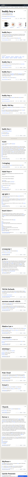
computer (4, 215)
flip (18, 408)
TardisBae (5, 412)
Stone (12, 74)
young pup (3, 254)
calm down (19, 388)
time (12, 110)
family (5, 304)
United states (20, 73)
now (9, 330)
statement (10, 339)
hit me (6, 410)
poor (6, 464)
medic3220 (6, 79)
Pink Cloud (3, 380)
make (16, 386)
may (5, 421)
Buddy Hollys (15, 57)
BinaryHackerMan (7, 232)
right (10, 77)
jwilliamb (6, 18)
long (10, 386)
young (8, 252)
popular (9, 107)
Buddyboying (17, 56)
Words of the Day (3, 7)
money (21, 377)
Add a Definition (21, 7)
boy (8, 99)
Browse (7, 7)
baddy (7, 133)
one (15, 77)
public (21, 165)
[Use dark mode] (26, 5)
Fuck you (24, 203)
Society (12, 7)
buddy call (11, 57)
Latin (12, 408)
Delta (3, 463)
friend (4, 13)
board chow (3, 232)
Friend (3, 352)
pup (9, 252)
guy (12, 426)
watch (8, 197)
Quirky (3, 475)
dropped (20, 264)
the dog (6, 254)
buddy (13, 16)
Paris (13, 466)
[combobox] (15, 5)
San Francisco (12, 73)
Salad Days (3, 189)
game (19, 198)
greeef (6, 166)
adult (9, 250)
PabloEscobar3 (6, 67)
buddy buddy (20, 57)
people (14, 219)
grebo (2, 272)
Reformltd (6, 332)
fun (11, 433)
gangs (20, 97)
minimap (3, 356)
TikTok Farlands (3, 296)
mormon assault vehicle (4, 309)
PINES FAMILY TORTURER (9, 296)
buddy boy (3, 18)
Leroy (3, 341)
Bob (3, 223)
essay (18, 146)
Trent (11, 107)
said (8, 187)
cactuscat (5, 272)
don (10, 467)
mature (3, 197)
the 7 (3, 342)
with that (8, 16)
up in (8, 185)
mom (4, 410)
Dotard (3, 390)
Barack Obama (5, 442)
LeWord (5, 356)
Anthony (4, 437)
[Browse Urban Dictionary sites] (3, 5)
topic (7, 339)
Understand (13, 143)
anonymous (5, 390)
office (10, 35)
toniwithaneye (6, 380)
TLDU (2, 158)
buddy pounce (7, 57)
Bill (3, 203)
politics (22, 434)
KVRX (8, 309)
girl (8, 132)
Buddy (3, 34)
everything (12, 350)
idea (21, 341)
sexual (11, 165)
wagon (10, 303)
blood (13, 181)
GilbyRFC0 (6, 189)
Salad (4, 187)
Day (16, 307)
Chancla (3, 412)
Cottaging (3, 166)
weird (15, 292)
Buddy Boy (3, 67)
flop (19, 408)
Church (12, 307)
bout (6, 38)
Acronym (3, 143)
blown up (13, 388)
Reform (11, 328)
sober (7, 375)
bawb (5, 135)
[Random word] (22, 5)
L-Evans (5, 158)
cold (11, 181)
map (3, 350)
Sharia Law (7, 328)
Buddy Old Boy (8, 56)
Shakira (17, 330)
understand (4, 339)
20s (17, 250)
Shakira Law (3, 332)
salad (4, 180)
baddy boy (12, 56)
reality (24, 375)
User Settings (25, 7)
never (12, 263)
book (7, 466)
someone (13, 97)
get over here (9, 65)
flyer (17, 463)
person (5, 250)
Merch (24, 18)
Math (19, 149)
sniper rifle (10, 16)
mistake (25, 328)
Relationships (16, 7)
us (10, 388)
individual (6, 386)
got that (5, 99)
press (7, 262)
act (3, 165)
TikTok (3, 291)
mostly (6, 350)
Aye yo (3, 65)
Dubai (13, 330)
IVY (17, 437)
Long (9, 143)
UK (4, 262)
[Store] (24, 5)
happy (11, 377)
